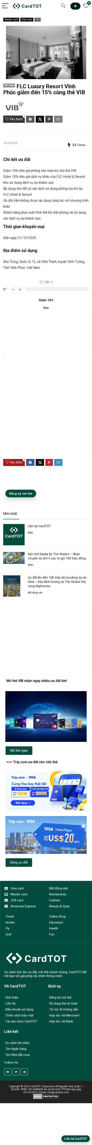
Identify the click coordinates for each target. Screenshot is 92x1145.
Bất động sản (35, 592)
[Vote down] (13, 289)
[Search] (63, 6)
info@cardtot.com (58, 1092)
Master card (11, 19)
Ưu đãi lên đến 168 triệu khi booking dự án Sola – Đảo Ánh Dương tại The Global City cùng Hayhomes (57, 582)
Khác (30, 532)
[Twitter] (16, 1071)
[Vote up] (20, 289)
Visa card (27, 19)
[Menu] (5, 6)
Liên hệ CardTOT (39, 526)
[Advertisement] (46, 333)
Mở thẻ (75, 6)
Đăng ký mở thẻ (20, 493)
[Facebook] (7, 1071)
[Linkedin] (24, 1071)
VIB (37, 19)
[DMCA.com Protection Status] (46, 1095)
